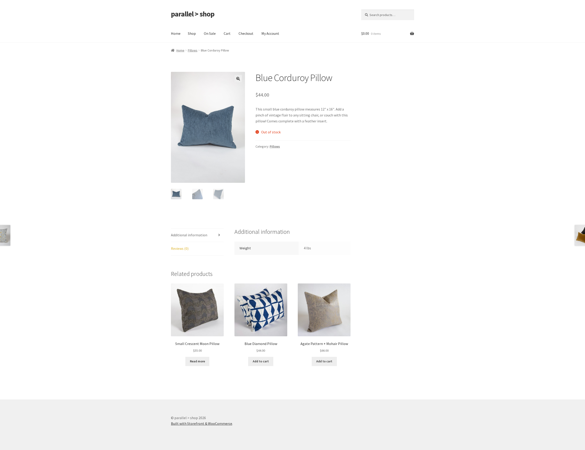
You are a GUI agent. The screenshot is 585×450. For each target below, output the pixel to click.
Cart (227, 33)
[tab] (197, 235)
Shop (192, 33)
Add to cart (261, 361)
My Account (270, 33)
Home (176, 33)
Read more (197, 361)
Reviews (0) (180, 248)
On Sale (210, 33)
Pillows (192, 50)
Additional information (189, 235)
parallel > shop (192, 14)
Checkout (246, 33)
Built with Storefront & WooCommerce (201, 423)
